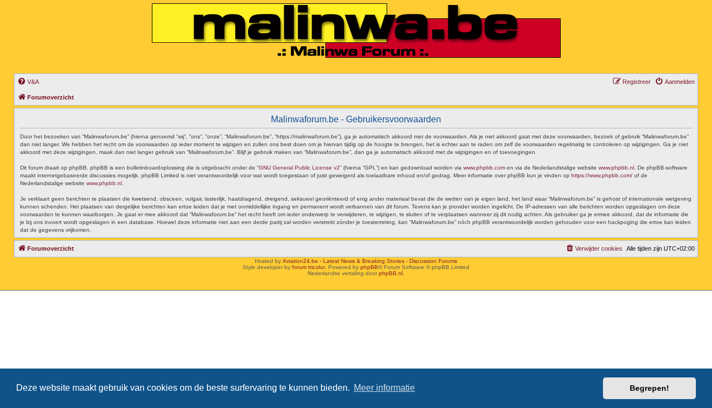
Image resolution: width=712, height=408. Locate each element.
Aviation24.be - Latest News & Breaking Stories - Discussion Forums (370, 261)
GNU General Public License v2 (299, 168)
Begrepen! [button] (649, 388)
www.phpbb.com (484, 168)
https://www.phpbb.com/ (601, 175)
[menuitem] (28, 81)
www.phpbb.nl (616, 168)
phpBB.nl (391, 273)
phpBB (369, 267)
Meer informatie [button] (384, 387)
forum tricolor (308, 267)
